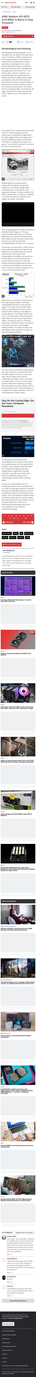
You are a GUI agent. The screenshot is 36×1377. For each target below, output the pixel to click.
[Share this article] (3, 42)
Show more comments (17, 1301)
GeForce (13, 538)
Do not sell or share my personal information (15, 1365)
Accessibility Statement (9, 1346)
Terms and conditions (8, 1331)
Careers (4, 1362)
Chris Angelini (7, 30)
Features (5, 27)
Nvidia (16, 533)
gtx (21, 533)
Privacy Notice (24, 422)
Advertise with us (7, 1350)
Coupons (4, 1358)
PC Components (6, 12)
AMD (27, 538)
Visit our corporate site (15, 1318)
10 (14, 518)
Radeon (20, 538)
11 (18, 518)
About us (4, 1354)
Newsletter (30, 42)
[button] (34, 3)
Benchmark (29, 533)
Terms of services (22, 420)
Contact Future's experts (9, 1335)
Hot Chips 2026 (15, 7)
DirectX (5, 538)
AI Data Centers (30, 7)
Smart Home (7, 533)
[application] (18, 213)
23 (25, 518)
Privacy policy (6, 1339)
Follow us (21, 42)
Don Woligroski (16, 30)
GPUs (14, 12)
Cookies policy (6, 1342)
